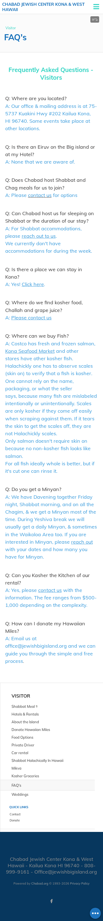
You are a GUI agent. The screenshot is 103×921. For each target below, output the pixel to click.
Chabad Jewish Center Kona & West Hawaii (43, 7)
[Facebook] (51, 901)
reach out (82, 542)
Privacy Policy (80, 883)
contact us (50, 590)
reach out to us (39, 236)
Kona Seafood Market (30, 351)
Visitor (10, 28)
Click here (33, 284)
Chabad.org (39, 883)
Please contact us (31, 317)
